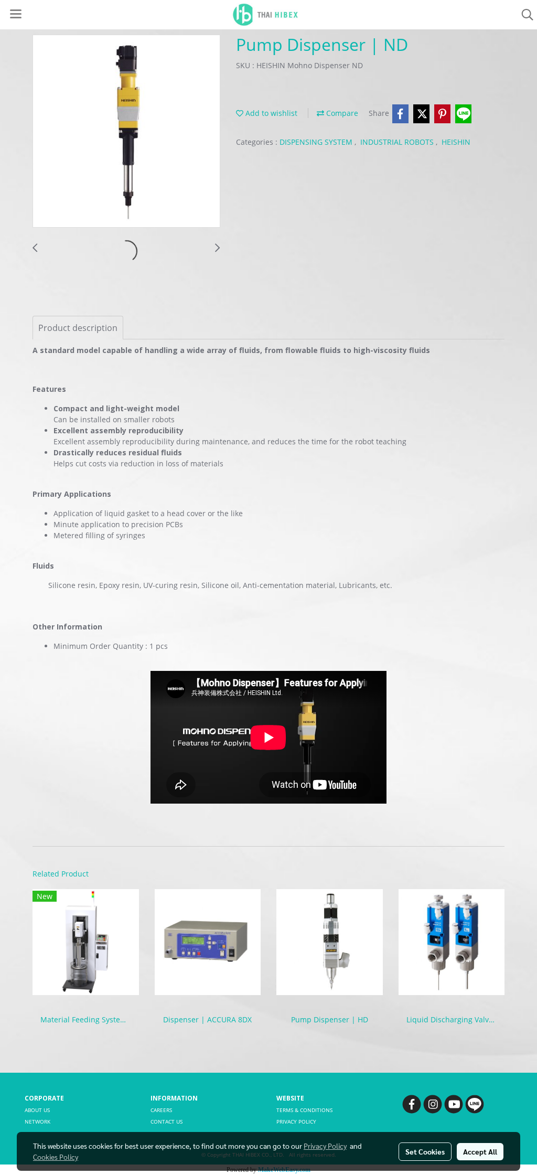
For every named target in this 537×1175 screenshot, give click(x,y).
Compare (341, 113)
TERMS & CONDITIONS (304, 1110)
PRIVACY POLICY (296, 1121)
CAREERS (161, 1110)
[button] (523, 14)
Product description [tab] (77, 328)
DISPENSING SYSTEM (317, 142)
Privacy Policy (325, 1145)
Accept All (480, 1151)
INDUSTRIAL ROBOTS (398, 142)
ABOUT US (37, 1110)
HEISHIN (456, 142)
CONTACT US (166, 1121)
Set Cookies (425, 1151)
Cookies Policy (55, 1156)
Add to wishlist (270, 113)
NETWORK (37, 1121)
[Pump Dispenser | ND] (126, 131)
